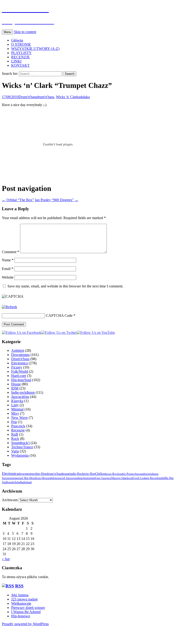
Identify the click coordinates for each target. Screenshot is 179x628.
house (65, 474)
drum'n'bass (45, 97)
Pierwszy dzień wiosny (28, 608)
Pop (14, 422)
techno (135, 474)
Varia (15, 451)
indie (161, 478)
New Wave (19, 418)
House (16, 384)
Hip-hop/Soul (21, 380)
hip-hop (41, 474)
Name (8, 260)
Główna (17, 40)
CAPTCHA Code (59, 315)
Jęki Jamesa (19, 595)
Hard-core (18, 376)
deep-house (42, 478)
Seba (17, 482)
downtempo (27, 474)
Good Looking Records (146, 478)
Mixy (15, 413)
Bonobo (10, 482)
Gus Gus (101, 478)
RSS (19, 585)
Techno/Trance (22, 447)
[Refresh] (9, 307)
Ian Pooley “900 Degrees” (56, 200)
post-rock (112, 474)
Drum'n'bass (28, 97)
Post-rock (18, 426)
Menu (7, 32)
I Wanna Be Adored (26, 612)
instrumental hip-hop (21, 478)
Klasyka (17, 401)
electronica (10, 474)
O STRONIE (21, 44)
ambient (145, 474)
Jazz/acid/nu (20, 397)
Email (7, 269)
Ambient (17, 350)
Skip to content (25, 32)
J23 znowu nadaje (24, 599)
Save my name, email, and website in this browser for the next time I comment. (65, 286)
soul (130, 478)
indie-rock (76, 474)
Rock (15, 439)
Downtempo (20, 355)
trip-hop (89, 474)
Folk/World (19, 371)
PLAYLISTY (21, 53)
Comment (10, 252)
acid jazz (65, 478)
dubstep (55, 478)
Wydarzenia (20, 455)
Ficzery (16, 367)
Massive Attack (119, 478)
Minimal (17, 409)
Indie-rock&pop (23, 392)
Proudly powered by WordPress (25, 624)
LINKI (16, 61)
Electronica (19, 363)
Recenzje (18, 430)
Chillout (100, 474)
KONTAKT (20, 65)
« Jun (6, 559)
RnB (14, 434)
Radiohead (26, 482)
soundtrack (78, 478)
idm (152, 474)
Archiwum (10, 500)
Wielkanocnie (21, 603)
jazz (108, 478)
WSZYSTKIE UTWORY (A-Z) (35, 49)
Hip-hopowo (20, 616)
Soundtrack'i (20, 443)
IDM (14, 388)
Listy (15, 405)
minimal (90, 478)
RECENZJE (20, 57)
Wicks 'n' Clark (67, 97)
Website (8, 277)
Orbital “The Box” (18, 200)
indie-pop (125, 474)
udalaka (84, 97)
